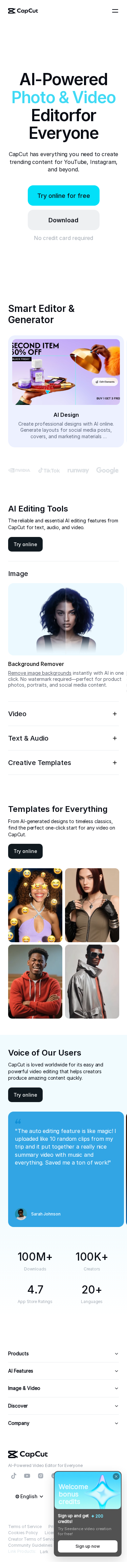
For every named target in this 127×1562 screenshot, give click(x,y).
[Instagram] (40, 1476)
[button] (64, 220)
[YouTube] (27, 1476)
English (29, 1496)
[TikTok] (13, 1476)
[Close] (116, 1476)
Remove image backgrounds (39, 673)
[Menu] (116, 11)
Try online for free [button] (63, 195)
